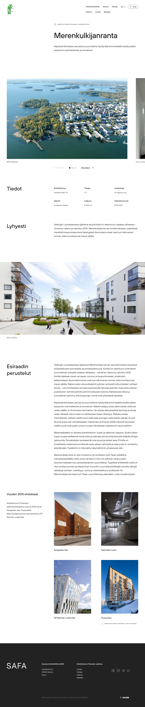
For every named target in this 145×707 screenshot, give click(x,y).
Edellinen (59, 167)
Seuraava (85, 167)
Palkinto (79, 675)
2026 (135, 7)
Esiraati (105, 7)
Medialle (80, 678)
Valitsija (115, 7)
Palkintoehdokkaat (93, 7)
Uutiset (79, 669)
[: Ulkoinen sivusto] (124, 698)
